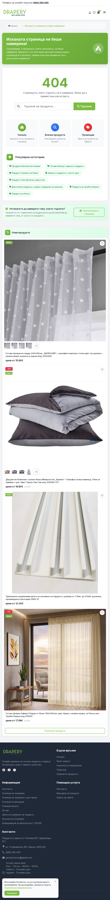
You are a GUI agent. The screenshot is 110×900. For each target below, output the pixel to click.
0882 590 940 (41, 2)
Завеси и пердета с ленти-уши (63, 173)
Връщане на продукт (68, 793)
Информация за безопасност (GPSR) (22, 823)
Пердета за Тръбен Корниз (85, 187)
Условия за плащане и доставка (19, 797)
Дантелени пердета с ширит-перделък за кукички (37, 187)
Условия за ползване (13, 793)
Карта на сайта (65, 797)
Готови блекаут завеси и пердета (67, 166)
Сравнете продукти (67, 774)
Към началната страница (91, 212)
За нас (5, 810)
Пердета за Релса (21, 194)
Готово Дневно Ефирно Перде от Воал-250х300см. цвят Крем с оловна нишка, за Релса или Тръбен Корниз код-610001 (52, 714)
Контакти (7, 789)
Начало (14, 26)
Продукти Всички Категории (26, 166)
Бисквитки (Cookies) (13, 819)
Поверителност (10, 806)
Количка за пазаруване (69, 765)
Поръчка (61, 769)
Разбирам (12, 893)
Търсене (86, 106)
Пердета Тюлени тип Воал (25, 173)
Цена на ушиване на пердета (18, 814)
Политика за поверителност (18, 888)
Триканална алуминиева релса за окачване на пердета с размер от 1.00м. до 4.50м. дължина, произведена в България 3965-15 (54, 597)
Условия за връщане (13, 801)
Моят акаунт (63, 761)
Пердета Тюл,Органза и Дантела (28, 180)
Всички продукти (56, 731)
